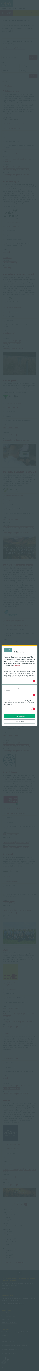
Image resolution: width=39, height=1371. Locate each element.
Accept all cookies (19, 716)
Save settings (20, 721)
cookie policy (17, 666)
